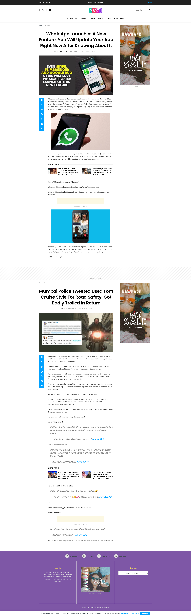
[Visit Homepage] (95, 10)
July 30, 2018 (98, 439)
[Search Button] (150, 10)
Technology (47, 25)
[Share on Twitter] (41, 104)
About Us (41, 2)
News (116, 19)
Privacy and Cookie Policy (130, 613)
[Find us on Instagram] (46, 10)
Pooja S (64, 309)
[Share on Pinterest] (41, 119)
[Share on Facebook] (41, 100)
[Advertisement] (80, 201)
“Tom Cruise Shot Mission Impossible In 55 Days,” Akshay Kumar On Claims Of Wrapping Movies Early (103, 475)
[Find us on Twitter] (43, 10)
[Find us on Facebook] (39, 10)
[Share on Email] (41, 123)
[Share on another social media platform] (41, 128)
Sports (84, 19)
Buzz (77, 19)
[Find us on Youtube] (50, 10)
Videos (100, 19)
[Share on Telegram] (41, 114)
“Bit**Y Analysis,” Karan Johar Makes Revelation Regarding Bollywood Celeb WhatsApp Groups (68, 171)
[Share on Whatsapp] (41, 109)
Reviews (70, 19)
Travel (93, 19)
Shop (150, 2)
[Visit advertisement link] (135, 55)
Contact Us (48, 2)
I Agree (145, 613)
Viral (122, 19)
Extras (108, 19)
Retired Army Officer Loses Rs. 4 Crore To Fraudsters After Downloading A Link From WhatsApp (102, 171)
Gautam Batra (62, 51)
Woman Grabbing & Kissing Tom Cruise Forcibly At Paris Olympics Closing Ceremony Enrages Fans (68, 475)
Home (40, 25)
